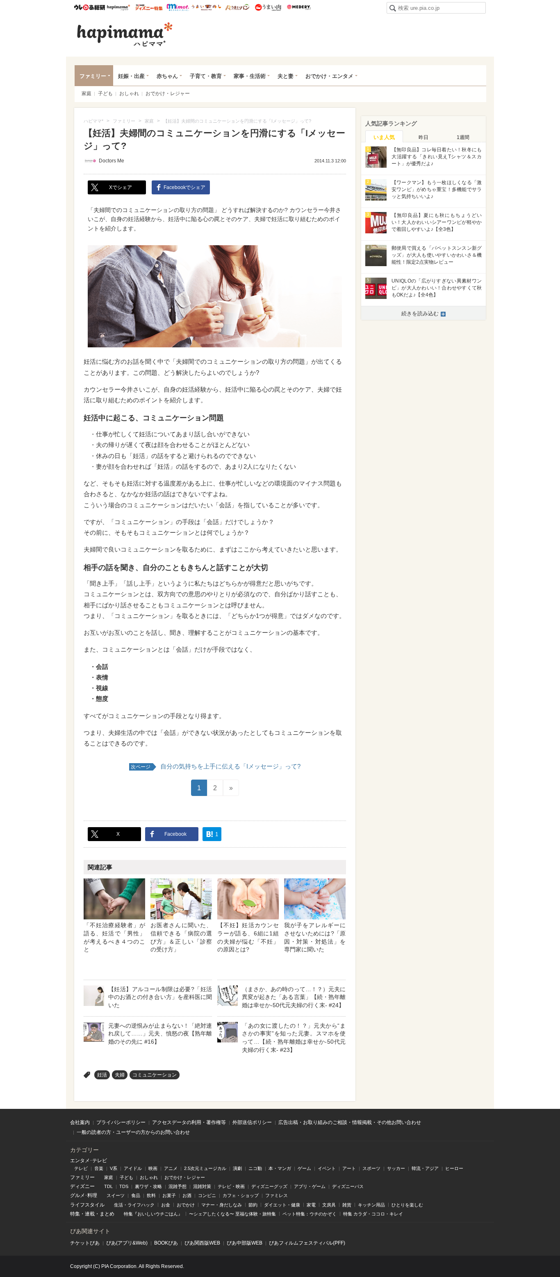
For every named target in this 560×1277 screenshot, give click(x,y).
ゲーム (304, 1168)
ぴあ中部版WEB (244, 1243)
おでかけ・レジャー (168, 93)
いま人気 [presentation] (384, 137)
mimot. (177, 7)
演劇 (237, 1168)
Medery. (298, 7)
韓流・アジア (425, 1168)
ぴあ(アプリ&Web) (127, 1243)
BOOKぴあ (166, 1243)
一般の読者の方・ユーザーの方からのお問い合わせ (133, 1132)
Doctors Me (111, 161)
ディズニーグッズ (269, 1186)
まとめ (107, 1214)
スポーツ (371, 1168)
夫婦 (120, 1075)
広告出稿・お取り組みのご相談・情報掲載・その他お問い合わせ (349, 1122)
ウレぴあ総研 (89, 7)
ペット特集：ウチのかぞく (309, 1213)
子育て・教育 (206, 76)
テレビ (81, 1168)
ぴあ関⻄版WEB (202, 1243)
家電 (311, 1204)
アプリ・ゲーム (310, 1186)
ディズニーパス (348, 1186)
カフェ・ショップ (241, 1195)
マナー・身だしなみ (221, 1204)
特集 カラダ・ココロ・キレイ (373, 1213)
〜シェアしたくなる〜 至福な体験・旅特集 (232, 1213)
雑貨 (346, 1204)
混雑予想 (177, 1186)
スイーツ (116, 1195)
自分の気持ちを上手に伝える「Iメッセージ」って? (215, 766)
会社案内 (80, 1122)
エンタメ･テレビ (88, 1160)
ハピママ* (118, 7)
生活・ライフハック (134, 1204)
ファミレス (276, 1195)
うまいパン (237, 7)
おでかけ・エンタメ (329, 76)
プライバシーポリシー (121, 1122)
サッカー (396, 1168)
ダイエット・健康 (282, 1204)
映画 (152, 1168)
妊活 (102, 1075)
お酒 (186, 1195)
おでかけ (186, 1204)
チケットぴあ (85, 1243)
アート (349, 1168)
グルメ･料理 (83, 1195)
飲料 (151, 1195)
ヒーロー (454, 1168)
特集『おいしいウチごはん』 (153, 1213)
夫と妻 (286, 76)
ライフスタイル (87, 1205)
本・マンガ (280, 1168)
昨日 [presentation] (423, 137)
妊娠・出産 (131, 76)
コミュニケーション (154, 1075)
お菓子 (169, 1195)
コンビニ (207, 1195)
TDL (108, 1186)
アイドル (133, 1168)
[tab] (384, 136)
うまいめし (206, 7)
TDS (123, 1186)
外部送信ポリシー (252, 1122)
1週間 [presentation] (463, 137)
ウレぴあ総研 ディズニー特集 (149, 7)
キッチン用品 (371, 1204)
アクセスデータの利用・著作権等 (189, 1122)
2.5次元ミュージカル (205, 1168)
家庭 (86, 93)
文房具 (329, 1204)
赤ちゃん (167, 76)
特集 (75, 1214)
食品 (135, 1195)
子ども (105, 93)
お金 (165, 1204)
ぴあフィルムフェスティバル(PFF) (307, 1243)
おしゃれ (129, 93)
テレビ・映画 (231, 1186)
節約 (252, 1204)
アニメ (171, 1168)
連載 (90, 1214)
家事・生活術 (250, 76)
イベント (327, 1168)
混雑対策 (202, 1186)
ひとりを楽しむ (407, 1204)
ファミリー (93, 76)
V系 (113, 1168)
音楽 (98, 1168)
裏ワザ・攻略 (148, 1186)
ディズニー (82, 1186)
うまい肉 (268, 7)
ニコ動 (255, 1168)
